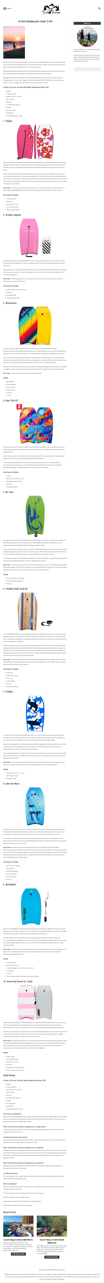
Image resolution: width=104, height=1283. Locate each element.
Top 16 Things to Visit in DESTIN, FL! (18, 1240)
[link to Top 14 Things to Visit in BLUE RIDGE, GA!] (52, 1226)
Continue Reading (18, 1254)
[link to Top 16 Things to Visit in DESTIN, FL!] (18, 1226)
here (41, 1193)
